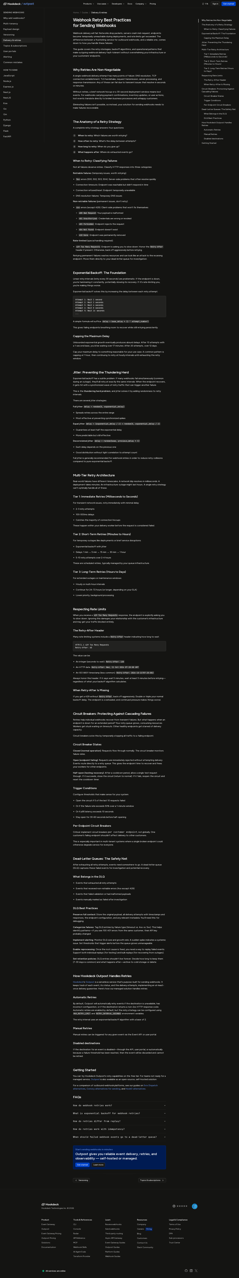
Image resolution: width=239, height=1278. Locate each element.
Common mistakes (12, 62)
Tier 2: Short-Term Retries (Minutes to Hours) (216, 62)
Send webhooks (112, 1229)
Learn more (98, 1165)
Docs (130, 4)
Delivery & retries (12, 40)
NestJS (7, 97)
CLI (74, 1224)
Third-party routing (114, 1233)
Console (77, 1229)
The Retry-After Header (215, 80)
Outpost (90, 982)
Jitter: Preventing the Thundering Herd (217, 43)
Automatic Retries (212, 130)
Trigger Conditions (212, 100)
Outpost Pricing (48, 1238)
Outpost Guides (112, 1247)
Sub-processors (176, 1238)
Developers (117, 4)
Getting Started (209, 143)
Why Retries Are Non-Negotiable (217, 20)
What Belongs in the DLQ (215, 114)
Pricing (153, 4)
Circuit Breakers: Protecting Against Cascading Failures (218, 90)
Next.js (7, 92)
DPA (171, 1233)
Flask (5, 131)
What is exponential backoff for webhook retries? (106, 1113)
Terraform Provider (81, 1256)
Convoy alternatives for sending (103, 1088)
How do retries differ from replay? (96, 1121)
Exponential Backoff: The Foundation (219, 33)
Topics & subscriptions (15, 45)
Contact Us (142, 1243)
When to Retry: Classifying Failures (219, 29)
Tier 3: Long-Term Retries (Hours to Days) (219, 69)
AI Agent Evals (79, 1252)
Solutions (45, 1242)
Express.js (8, 86)
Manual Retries (210, 134)
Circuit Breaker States (214, 96)
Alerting (7, 56)
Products (87, 4)
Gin (5, 114)
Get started (228, 4)
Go (5, 108)
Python (7, 120)
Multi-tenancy (10, 23)
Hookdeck (78, 982)
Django (7, 125)
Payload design (11, 29)
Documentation (48, 1247)
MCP (75, 1242)
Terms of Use (175, 1224)
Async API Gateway (113, 1238)
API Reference (79, 1238)
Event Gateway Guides (115, 1242)
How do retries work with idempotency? (99, 1129)
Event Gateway (48, 1224)
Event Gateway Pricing (51, 1233)
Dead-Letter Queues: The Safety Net (219, 109)
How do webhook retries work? (92, 1105)
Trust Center (174, 1242)
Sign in (215, 4)
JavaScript (9, 75)
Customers (142, 1238)
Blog (139, 1233)
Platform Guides (112, 1252)
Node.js (7, 81)
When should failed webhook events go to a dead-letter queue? (115, 1137)
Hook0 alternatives (136, 1088)
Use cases (101, 4)
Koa (5, 103)
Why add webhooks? (14, 18)
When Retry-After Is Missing (217, 84)
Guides (85, 12)
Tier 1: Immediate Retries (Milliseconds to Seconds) (215, 55)
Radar (76, 1233)
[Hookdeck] (12, 3)
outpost (28, 3)
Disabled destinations (213, 138)
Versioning (8, 34)
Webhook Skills (80, 1247)
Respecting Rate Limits (212, 75)
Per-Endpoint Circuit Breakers (217, 105)
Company (140, 4)
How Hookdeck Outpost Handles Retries (217, 124)
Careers (144, 1229)
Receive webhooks (113, 1224)
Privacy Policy (175, 1229)
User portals (9, 51)
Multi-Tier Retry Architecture (215, 49)
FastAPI (7, 136)
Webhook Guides (112, 1256)
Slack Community (145, 1247)
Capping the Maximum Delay (216, 38)
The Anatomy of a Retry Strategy (217, 25)
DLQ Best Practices (213, 118)
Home (76, 12)
